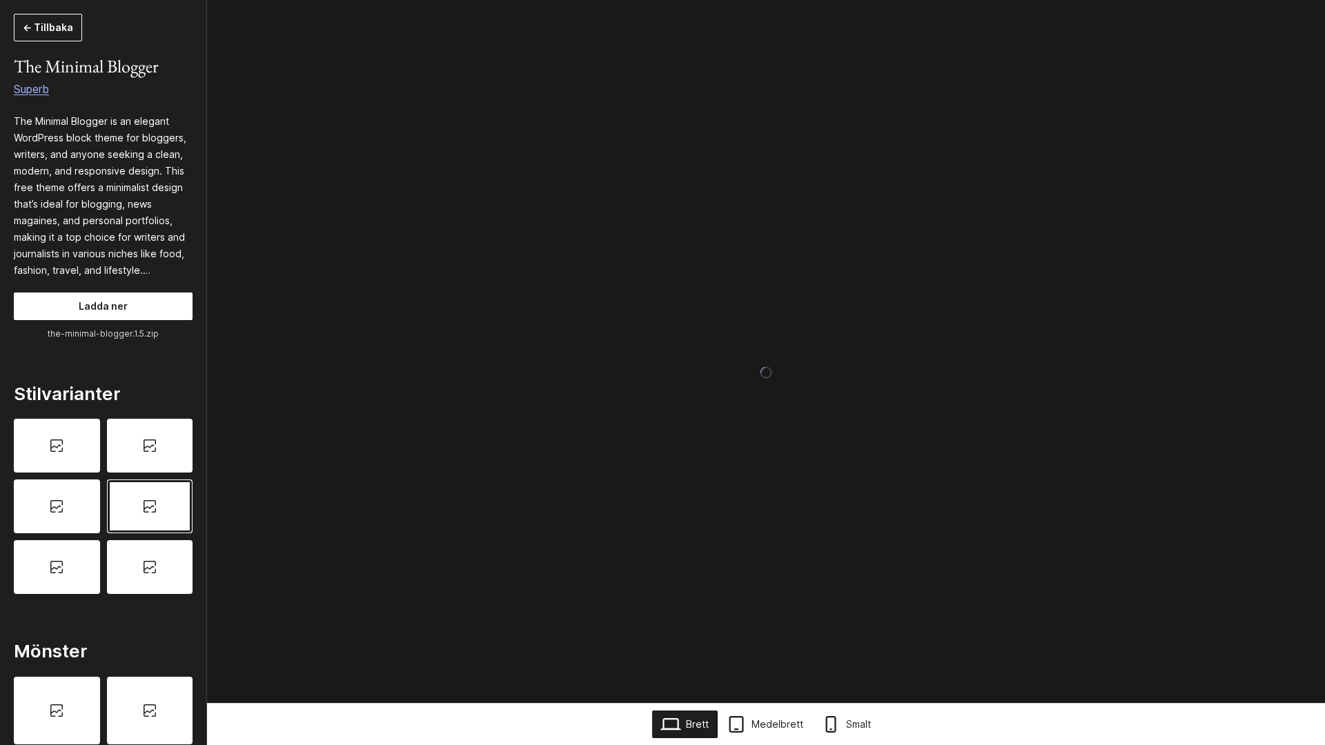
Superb (31, 89)
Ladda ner (103, 306)
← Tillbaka (48, 27)
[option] (57, 446)
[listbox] (103, 506)
